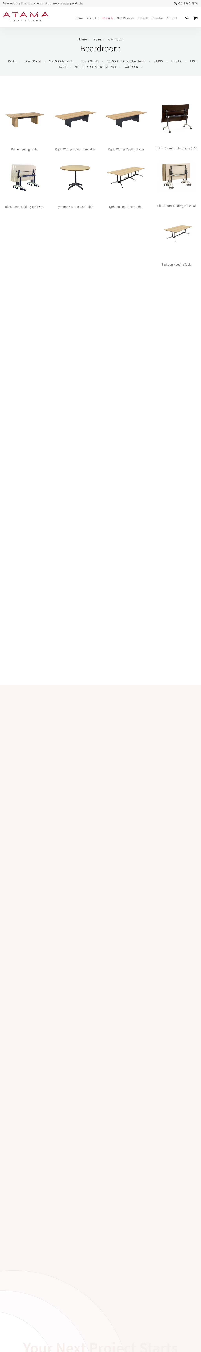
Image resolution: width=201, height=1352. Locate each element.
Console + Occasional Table (126, 61)
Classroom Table (61, 61)
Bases (12, 61)
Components (90, 61)
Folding (176, 61)
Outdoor (131, 67)
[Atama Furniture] (26, 19)
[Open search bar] (187, 17)
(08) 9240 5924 (188, 3)
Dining (158, 61)
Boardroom (33, 61)
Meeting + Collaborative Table (96, 67)
